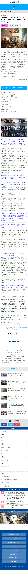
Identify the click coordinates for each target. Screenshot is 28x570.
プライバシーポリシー (14, 538)
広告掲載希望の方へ (14, 557)
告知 (3, 457)
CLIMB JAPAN (6, 476)
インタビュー (5, 460)
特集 (3, 444)
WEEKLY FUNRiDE (15, 25)
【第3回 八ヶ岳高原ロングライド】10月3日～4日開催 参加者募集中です (14, 502)
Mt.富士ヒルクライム (7, 486)
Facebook (4, 424)
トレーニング (5, 466)
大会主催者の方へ (14, 554)
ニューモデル (5, 482)
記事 (5, 11)
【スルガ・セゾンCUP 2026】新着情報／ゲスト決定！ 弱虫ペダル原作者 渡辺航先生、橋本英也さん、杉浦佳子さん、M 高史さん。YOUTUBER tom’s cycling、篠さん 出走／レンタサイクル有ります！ (14, 495)
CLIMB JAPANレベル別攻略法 (9, 479)
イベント (4, 440)
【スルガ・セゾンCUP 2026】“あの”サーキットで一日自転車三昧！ (14, 506)
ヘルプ (14, 546)
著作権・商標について (14, 542)
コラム (4, 437)
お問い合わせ (14, 561)
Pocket (17, 424)
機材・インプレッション (8, 447)
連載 (3, 434)
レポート (4, 473)
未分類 (4, 431)
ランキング (4, 25)
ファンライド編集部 (14, 350)
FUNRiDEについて (14, 534)
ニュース (4, 469)
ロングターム (5, 463)
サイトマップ (14, 550)
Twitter (10, 424)
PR (3, 453)
